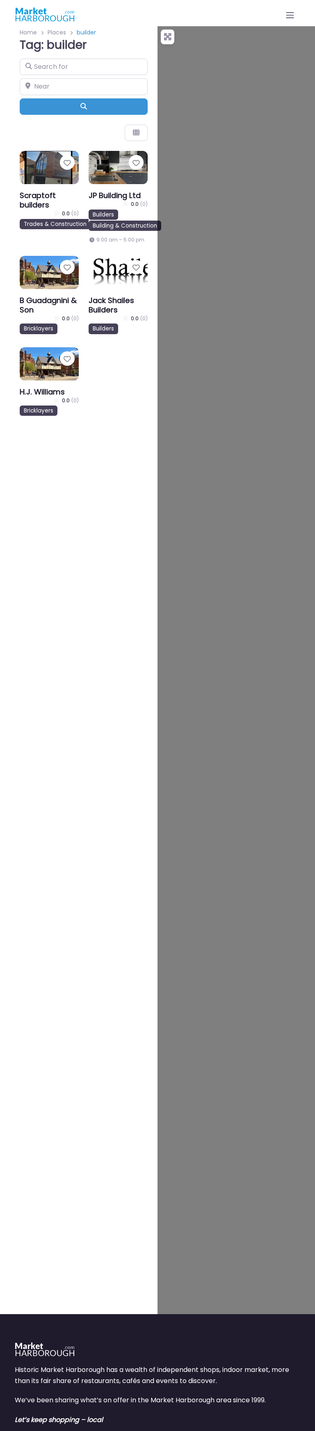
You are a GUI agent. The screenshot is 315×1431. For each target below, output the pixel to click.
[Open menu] (290, 15)
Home (28, 32)
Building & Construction (125, 226)
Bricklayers (38, 329)
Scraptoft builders (38, 200)
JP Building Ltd (115, 195)
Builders (103, 215)
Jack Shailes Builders (111, 305)
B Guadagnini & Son (48, 305)
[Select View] (136, 133)
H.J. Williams (42, 392)
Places (57, 32)
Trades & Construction (55, 224)
